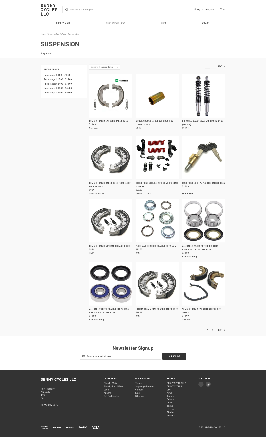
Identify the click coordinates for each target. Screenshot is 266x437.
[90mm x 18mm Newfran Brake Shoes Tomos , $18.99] (204, 283)
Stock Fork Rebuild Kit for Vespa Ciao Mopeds (157, 185)
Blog (137, 393)
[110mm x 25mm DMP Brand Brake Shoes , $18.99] (157, 283)
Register (210, 9)
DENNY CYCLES (174, 386)
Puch (169, 402)
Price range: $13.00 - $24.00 (58, 79)
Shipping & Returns (144, 386)
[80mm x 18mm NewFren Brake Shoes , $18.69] (111, 95)
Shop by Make (63, 23)
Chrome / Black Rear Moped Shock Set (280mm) (203, 123)
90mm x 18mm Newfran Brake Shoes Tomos (201, 311)
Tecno (170, 406)
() (223, 9)
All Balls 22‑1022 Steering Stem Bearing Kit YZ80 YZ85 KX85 (200, 248)
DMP (169, 389)
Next (220, 66)
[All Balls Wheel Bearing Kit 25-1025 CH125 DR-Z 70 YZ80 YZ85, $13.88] (111, 283)
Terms (138, 383)
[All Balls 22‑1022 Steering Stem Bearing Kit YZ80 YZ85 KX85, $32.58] (204, 220)
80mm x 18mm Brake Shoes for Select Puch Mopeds (110, 185)
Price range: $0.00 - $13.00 (57, 75)
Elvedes (170, 409)
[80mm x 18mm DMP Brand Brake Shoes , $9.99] (111, 220)
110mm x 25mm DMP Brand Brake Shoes (157, 309)
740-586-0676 (51, 405)
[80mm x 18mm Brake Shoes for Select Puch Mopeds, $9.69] (111, 157)
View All (171, 415)
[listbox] (109, 67)
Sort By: (94, 67)
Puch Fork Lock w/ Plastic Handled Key (203, 183)
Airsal (169, 393)
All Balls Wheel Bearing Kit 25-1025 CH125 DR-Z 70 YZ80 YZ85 (109, 311)
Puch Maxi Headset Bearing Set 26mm (156, 246)
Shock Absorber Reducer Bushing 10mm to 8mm (154, 123)
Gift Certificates (111, 396)
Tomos (170, 396)
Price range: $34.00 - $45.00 (58, 88)
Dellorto (170, 399)
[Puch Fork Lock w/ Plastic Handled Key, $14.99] (204, 157)
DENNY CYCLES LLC (176, 383)
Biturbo (170, 412)
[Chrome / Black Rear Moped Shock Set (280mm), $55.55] (204, 95)
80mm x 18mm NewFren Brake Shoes (108, 121)
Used (163, 23)
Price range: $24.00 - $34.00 (58, 83)
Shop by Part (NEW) (115, 23)
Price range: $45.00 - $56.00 (58, 92)
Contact (139, 389)
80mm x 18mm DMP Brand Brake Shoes (109, 246)
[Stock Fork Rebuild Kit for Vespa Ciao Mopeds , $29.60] (157, 157)
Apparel (206, 23)
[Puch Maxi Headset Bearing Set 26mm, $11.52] (157, 220)
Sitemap (139, 396)
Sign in (200, 9)
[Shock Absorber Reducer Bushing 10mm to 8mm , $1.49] (157, 95)
